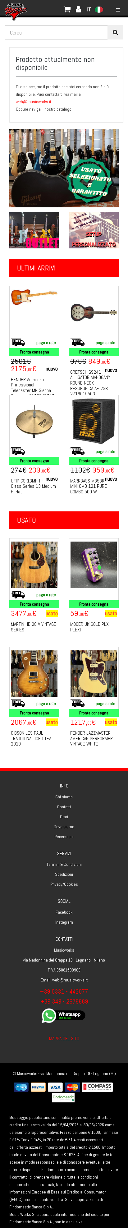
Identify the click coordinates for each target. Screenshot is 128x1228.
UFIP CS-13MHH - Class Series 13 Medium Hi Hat (33, 486)
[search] (115, 32)
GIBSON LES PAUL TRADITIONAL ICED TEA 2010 (31, 738)
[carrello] (37, 8)
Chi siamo (64, 797)
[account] (43, 8)
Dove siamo (64, 826)
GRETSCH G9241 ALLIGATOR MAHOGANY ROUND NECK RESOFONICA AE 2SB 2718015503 (90, 383)
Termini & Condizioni (64, 864)
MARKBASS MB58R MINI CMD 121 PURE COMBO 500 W (88, 486)
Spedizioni (64, 874)
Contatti (64, 807)
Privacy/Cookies (64, 884)
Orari (64, 816)
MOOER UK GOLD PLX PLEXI (89, 627)
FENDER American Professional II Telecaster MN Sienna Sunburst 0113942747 (32, 387)
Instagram (64, 922)
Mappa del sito (64, 1038)
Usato (26, 520)
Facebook (64, 912)
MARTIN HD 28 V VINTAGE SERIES (33, 627)
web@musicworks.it (33, 101)
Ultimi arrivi (36, 268)
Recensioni (64, 836)
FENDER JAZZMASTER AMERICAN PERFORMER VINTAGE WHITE (91, 738)
